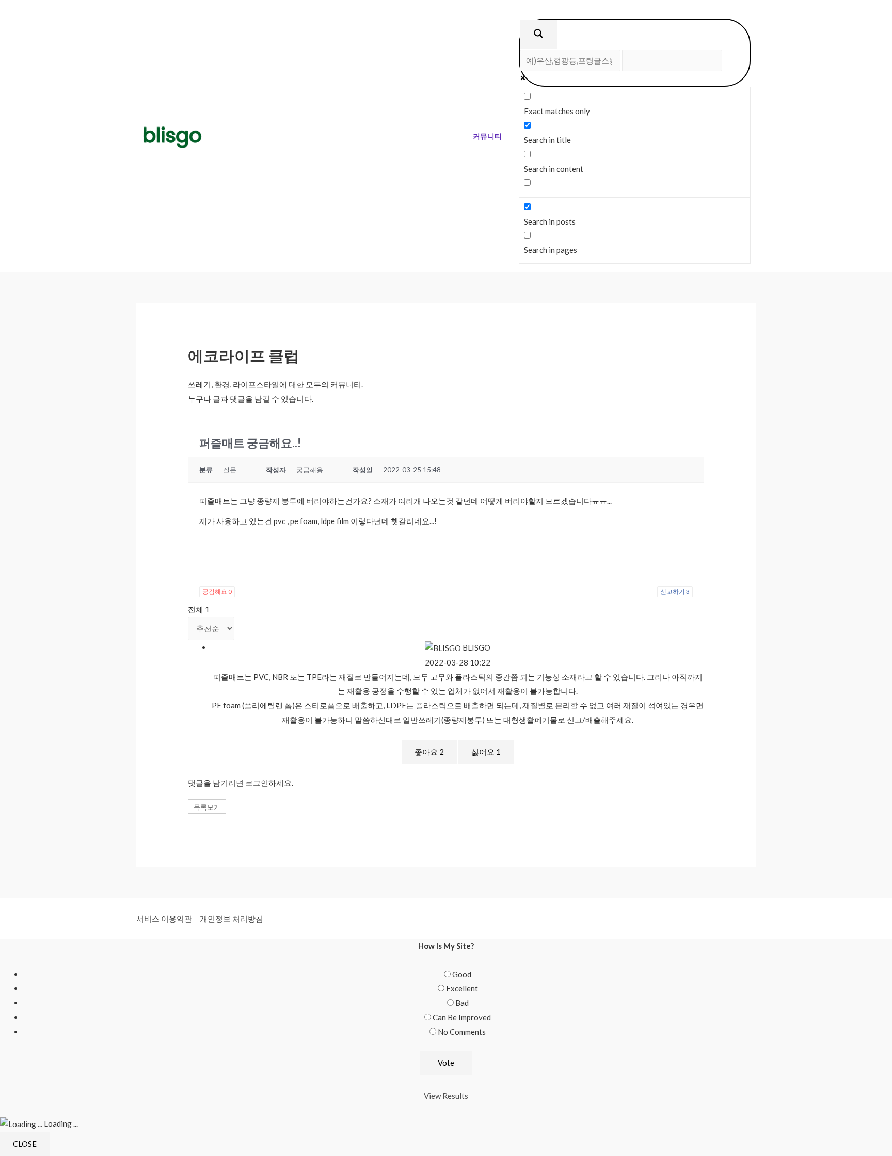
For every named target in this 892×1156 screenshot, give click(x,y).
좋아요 (429, 751)
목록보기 (207, 807)
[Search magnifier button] (538, 34)
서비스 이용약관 (164, 918)
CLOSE (25, 1143)
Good (461, 974)
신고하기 (675, 591)
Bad (462, 1002)
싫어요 (486, 751)
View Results (446, 1095)
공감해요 (217, 591)
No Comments (462, 1031)
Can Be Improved (462, 1017)
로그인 (256, 782)
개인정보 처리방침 (231, 918)
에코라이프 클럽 (243, 355)
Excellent (462, 988)
